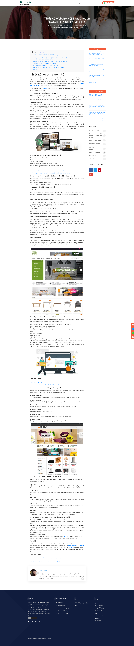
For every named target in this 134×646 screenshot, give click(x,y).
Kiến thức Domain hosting (96, 148)
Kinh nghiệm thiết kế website (78, 25)
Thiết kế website (50, 3)
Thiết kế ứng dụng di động (81, 603)
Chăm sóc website (79, 605)
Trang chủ (42, 3)
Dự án (66, 3)
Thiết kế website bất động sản (62, 611)
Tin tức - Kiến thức (63, 25)
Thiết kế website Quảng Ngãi (62, 608)
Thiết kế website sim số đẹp (62, 613)
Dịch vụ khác (59, 3)
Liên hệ (90, 3)
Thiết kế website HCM (60, 605)
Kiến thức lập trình (96, 155)
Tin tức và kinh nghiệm (75, 3)
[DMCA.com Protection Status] (32, 618)
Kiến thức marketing (97, 152)
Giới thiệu (85, 3)
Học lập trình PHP (96, 130)
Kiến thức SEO (96, 159)
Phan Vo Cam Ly (43, 570)
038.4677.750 (109, 3)
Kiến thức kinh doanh (96, 140)
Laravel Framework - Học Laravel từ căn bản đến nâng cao (96, 135)
